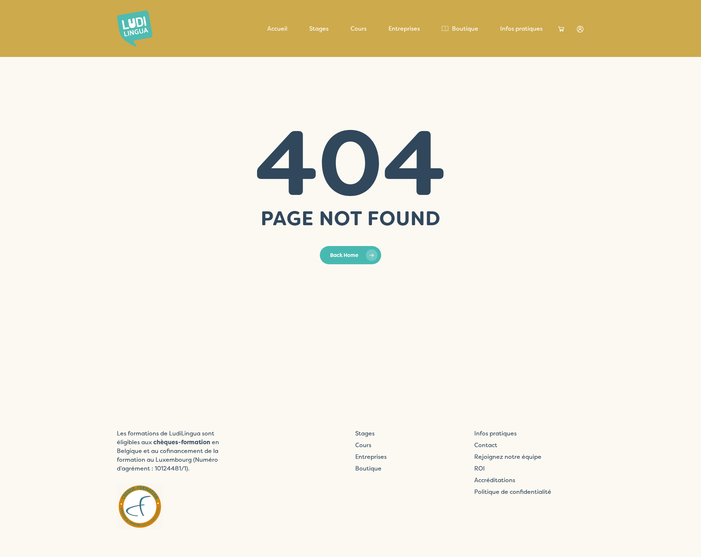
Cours (363, 445)
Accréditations (494, 480)
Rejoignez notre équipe (507, 457)
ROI (479, 468)
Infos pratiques (495, 433)
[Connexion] (580, 29)
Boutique (368, 468)
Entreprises (371, 457)
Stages (365, 433)
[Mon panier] (561, 29)
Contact (485, 445)
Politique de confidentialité (512, 492)
